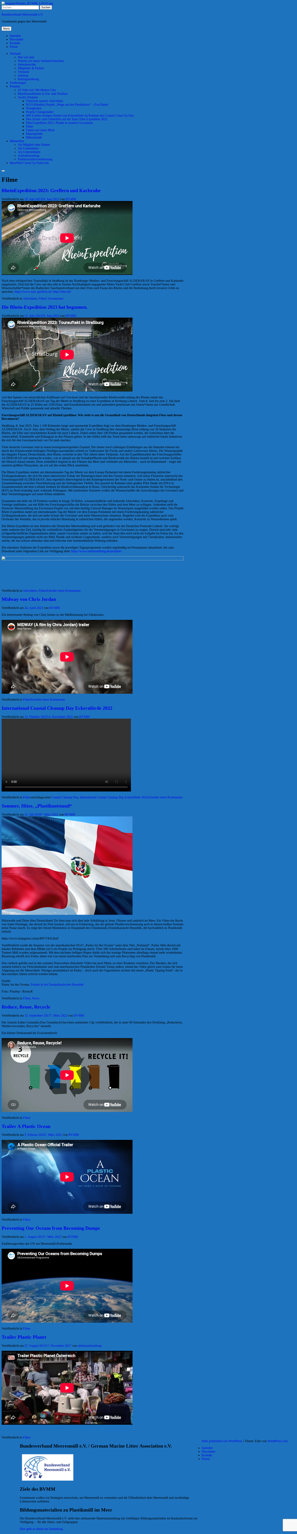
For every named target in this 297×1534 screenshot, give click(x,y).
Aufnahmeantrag (28, 155)
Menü (6, 28)
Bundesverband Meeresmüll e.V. (22, 14)
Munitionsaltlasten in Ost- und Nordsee (43, 93)
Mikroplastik (34, 137)
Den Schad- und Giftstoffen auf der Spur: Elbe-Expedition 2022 (66, 119)
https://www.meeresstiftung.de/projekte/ (96, 551)
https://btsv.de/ (62, 291)
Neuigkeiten (33, 108)
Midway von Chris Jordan (29, 599)
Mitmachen (17, 141)
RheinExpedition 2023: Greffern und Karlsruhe (51, 190)
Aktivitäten (30, 298)
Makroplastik (34, 133)
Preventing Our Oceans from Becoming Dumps (51, 1228)
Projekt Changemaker (40, 112)
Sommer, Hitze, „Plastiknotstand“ (37, 805)
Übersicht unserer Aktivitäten (44, 101)
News (35, 998)
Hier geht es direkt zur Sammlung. (41, 1529)
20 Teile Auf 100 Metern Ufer (37, 90)
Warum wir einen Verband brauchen (41, 61)
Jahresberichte (27, 64)
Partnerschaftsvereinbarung (35, 159)
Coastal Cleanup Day (64, 797)
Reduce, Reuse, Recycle (26, 1007)
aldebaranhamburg (89, 1345)
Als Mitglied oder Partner (34, 144)
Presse (14, 46)
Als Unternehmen (29, 152)
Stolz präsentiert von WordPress (222, 1441)
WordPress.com (278, 1441)
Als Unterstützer (28, 148)
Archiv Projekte (28, 97)
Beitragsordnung (28, 79)
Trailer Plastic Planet (24, 1337)
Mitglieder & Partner (31, 68)
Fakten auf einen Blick (40, 130)
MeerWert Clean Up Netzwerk (29, 163)
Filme (29, 126)
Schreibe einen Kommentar (63, 590)
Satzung (23, 75)
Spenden (15, 35)
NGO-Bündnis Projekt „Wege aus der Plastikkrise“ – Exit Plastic (67, 104)
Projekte (15, 86)
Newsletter (16, 39)
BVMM (71, 199)
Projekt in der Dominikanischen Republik (57, 984)
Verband (15, 53)
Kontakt (15, 43)
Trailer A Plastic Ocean (26, 1126)
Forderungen (18, 82)
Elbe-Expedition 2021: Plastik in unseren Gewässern (59, 122)
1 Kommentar (54, 298)
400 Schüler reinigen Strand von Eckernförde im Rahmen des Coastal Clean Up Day (80, 115)
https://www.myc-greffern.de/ (33, 291)
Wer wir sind (26, 57)
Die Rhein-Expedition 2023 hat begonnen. (44, 307)
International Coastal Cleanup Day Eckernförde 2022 (57, 708)
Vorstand (23, 71)
